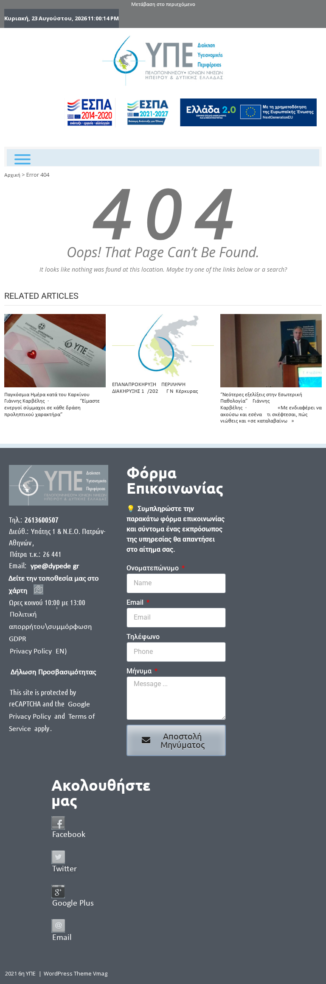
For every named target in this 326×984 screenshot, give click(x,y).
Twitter (64, 869)
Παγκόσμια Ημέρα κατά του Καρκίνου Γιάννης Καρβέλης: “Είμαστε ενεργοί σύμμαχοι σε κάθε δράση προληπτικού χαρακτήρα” (52, 404)
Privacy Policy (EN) (38, 652)
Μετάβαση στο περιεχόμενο (163, 4)
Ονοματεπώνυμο (153, 568)
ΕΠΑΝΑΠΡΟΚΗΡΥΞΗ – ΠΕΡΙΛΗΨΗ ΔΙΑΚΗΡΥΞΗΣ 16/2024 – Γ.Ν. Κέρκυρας (155, 388)
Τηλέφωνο (143, 637)
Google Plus (73, 903)
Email (135, 602)
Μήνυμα (139, 671)
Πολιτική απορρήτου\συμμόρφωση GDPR (50, 627)
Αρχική (12, 175)
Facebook (68, 835)
